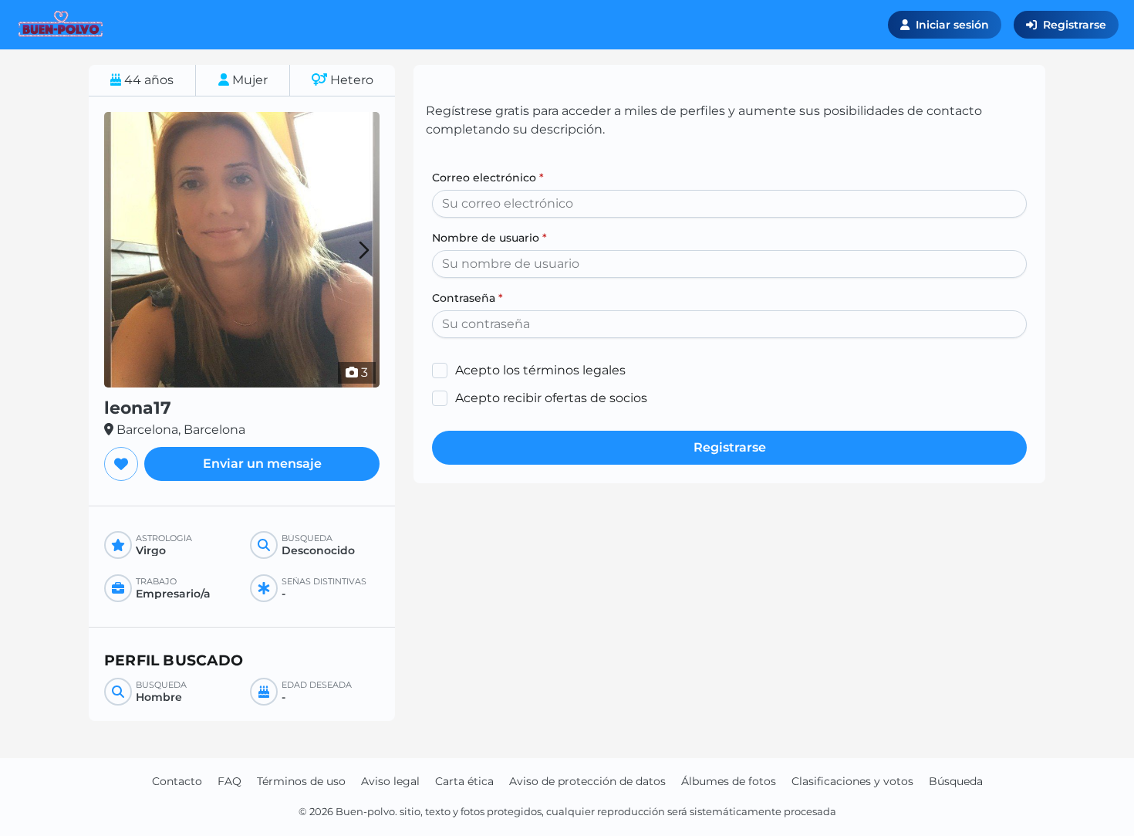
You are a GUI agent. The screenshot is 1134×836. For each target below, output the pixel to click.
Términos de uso (301, 781)
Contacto (177, 781)
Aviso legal (390, 781)
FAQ (229, 781)
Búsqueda (956, 781)
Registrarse (1074, 25)
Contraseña (467, 298)
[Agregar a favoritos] (121, 464)
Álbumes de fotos (728, 781)
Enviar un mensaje (262, 463)
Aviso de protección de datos (587, 781)
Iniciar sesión (952, 25)
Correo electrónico (488, 177)
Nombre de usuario (489, 238)
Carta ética (464, 781)
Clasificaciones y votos (852, 781)
